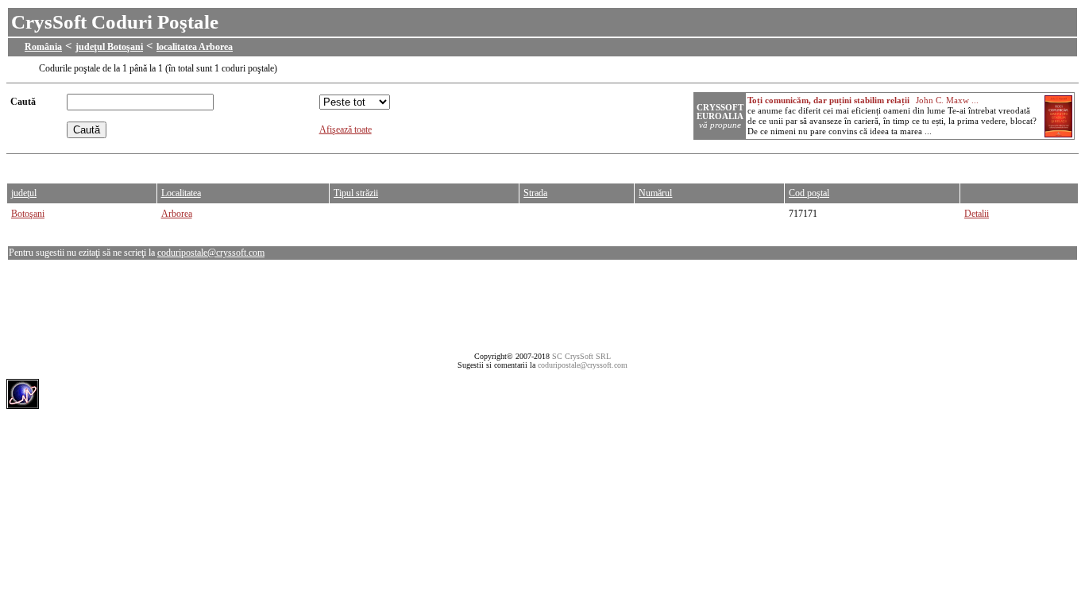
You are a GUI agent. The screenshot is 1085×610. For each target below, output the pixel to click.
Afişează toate (345, 129)
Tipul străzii (356, 193)
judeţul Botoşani (109, 46)
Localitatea (181, 193)
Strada (535, 193)
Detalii (976, 213)
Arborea (176, 213)
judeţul (24, 193)
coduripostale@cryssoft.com (210, 252)
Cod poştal (809, 193)
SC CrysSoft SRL (581, 356)
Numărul (655, 193)
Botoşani (27, 213)
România (43, 46)
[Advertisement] (295, 165)
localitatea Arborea (194, 46)
